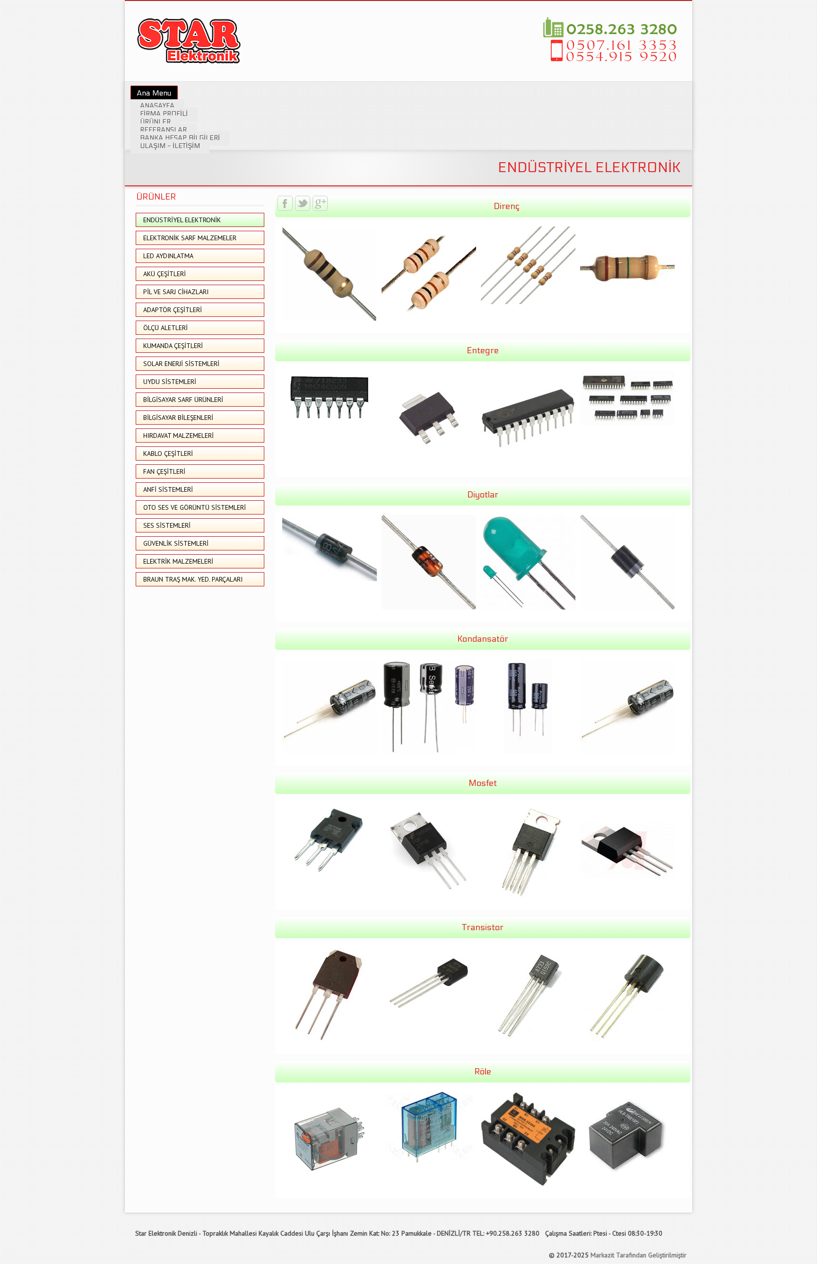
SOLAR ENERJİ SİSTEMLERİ (181, 363)
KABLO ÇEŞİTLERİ (168, 453)
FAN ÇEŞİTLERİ (164, 471)
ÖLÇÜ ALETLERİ (165, 327)
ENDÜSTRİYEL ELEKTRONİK (182, 220)
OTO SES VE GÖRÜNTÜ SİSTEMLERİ (194, 507)
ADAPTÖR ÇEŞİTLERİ (172, 309)
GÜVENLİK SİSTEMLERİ (176, 543)
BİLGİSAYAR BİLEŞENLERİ (178, 417)
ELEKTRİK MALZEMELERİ (178, 561)
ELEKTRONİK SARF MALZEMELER (189, 238)
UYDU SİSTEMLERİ (169, 381)
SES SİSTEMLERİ (167, 525)
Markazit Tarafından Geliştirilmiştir (639, 1255)
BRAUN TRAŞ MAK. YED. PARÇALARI (193, 579)
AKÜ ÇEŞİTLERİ (164, 274)
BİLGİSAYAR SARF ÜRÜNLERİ (183, 399)
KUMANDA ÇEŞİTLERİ (173, 345)
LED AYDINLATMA (168, 256)
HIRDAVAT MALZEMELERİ (178, 435)
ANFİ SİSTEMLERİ (168, 489)
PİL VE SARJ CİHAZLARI (176, 292)
